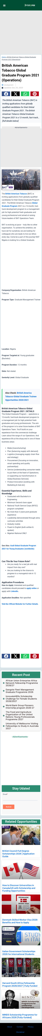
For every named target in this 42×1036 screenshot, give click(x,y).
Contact (20, 1027)
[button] (4, 5)
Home (4, 57)
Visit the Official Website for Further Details (20, 604)
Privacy (30, 1027)
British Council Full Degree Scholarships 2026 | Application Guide (18, 854)
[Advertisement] (21, 33)
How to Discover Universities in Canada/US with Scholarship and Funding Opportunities (18, 888)
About (9, 1027)
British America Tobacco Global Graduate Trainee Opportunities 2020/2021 (21, 396)
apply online (31, 588)
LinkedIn (14, 591)
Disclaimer (20, 1032)
